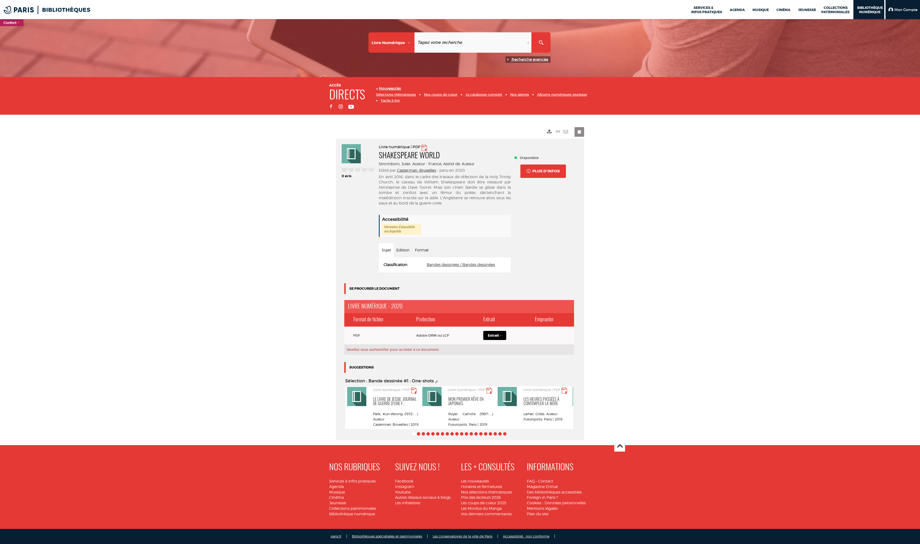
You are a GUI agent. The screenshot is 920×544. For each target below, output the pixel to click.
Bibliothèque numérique (352, 514)
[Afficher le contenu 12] (466, 434)
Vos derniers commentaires (486, 514)
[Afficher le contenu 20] (504, 434)
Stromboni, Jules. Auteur (402, 164)
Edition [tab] (403, 250)
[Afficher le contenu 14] (476, 434)
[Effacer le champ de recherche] (529, 42)
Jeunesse (337, 503)
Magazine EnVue (542, 486)
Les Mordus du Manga (481, 508)
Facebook (404, 481)
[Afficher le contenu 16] (485, 434)
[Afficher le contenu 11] (461, 434)
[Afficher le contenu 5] (433, 434)
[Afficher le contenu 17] (490, 434)
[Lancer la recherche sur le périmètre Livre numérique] (541, 42)
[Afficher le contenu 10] (457, 434)
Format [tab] (422, 250)
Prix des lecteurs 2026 (481, 497)
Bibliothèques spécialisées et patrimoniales (387, 536)
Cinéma (336, 497)
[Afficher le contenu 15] (481, 434)
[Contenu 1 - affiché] (413, 434)
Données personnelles (565, 503)
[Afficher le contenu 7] (442, 434)
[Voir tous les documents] (437, 382)
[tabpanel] (445, 265)
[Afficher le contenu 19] (500, 434)
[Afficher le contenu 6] (437, 434)
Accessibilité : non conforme (526, 536)
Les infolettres (407, 503)
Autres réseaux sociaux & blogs (423, 497)
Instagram (404, 486)
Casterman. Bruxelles (416, 170)
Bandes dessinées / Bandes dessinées (461, 264)
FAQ (531, 481)
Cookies (534, 503)
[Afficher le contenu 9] (452, 434)
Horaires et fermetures (481, 486)
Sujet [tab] (386, 250)
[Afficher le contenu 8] (447, 434)
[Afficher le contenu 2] (418, 434)
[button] (903, 9)
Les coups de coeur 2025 (483, 503)
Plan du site (537, 514)
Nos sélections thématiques (486, 492)
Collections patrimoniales (352, 508)
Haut (619, 446)
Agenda (336, 486)
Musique (337, 492)
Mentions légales (542, 508)
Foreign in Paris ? (542, 497)
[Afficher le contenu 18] (495, 434)
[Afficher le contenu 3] (423, 434)
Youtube (403, 492)
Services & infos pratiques (352, 481)
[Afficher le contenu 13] (471, 434)
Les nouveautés (475, 481)
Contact (545, 481)
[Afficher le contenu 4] (428, 434)
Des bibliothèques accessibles (554, 492)
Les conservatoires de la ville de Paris (462, 536)
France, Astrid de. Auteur (451, 164)
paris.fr (336, 536)
